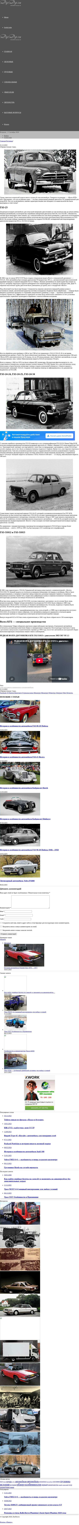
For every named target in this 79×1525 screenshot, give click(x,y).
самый (60, 1485)
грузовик (56, 1482)
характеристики (7, 1487)
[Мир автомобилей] (10, 5)
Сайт (1, 919)
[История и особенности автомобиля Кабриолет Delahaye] (20, 815)
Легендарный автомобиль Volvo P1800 (17, 881)
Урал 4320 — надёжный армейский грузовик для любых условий (27, 1070)
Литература (9, 102)
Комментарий (5, 908)
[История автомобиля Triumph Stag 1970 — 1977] (20, 1385)
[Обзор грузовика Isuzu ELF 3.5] (20, 1362)
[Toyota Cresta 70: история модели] (20, 1316)
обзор (20, 1484)
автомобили (21, 1481)
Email (2, 915)
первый (44, 1485)
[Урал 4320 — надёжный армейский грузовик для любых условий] (15, 1069)
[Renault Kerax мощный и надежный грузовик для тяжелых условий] (20, 1431)
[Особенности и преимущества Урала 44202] (15, 1049)
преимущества (53, 1485)
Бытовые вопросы (12, 112)
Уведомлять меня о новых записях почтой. (17, 930)
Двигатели (9, 92)
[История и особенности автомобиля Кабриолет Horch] (20, 784)
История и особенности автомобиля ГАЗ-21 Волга (22, 757)
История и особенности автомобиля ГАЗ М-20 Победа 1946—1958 (29, 850)
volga (2, 687)
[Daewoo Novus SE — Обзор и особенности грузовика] (20, 1224)
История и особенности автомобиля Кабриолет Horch (24, 788)
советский (65, 1485)
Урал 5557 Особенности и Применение (18, 1031)
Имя (2, 911)
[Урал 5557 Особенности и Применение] (15, 1029)
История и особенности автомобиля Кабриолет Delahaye (25, 819)
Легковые (8, 62)
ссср (70, 1485)
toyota (9, 1481)
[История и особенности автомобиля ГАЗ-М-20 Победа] (20, 722)
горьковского (16, 687)
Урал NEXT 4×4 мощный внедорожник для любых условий (25, 1012)
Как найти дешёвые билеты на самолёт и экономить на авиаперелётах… (29, 992)
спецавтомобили (27, 687)
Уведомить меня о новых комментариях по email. (19, 926)
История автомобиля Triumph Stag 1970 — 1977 (20, 968)
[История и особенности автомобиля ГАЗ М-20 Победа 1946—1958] (20, 846)
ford (1, 1481)
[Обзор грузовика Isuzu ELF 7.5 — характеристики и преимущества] (20, 1454)
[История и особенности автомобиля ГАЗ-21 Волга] (20, 753)
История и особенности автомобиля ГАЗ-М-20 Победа (24, 726)
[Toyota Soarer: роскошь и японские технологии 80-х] (20, 1293)
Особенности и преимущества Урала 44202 (19, 1051)
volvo (13, 1481)
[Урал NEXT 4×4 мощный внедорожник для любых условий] (15, 1010)
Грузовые (8, 72)
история (4, 1484)
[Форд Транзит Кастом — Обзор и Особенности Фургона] (20, 1339)
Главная (3, 141)
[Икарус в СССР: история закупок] (20, 1408)
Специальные (10, 82)
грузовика (65, 1481)
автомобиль (33, 1481)
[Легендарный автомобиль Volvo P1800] (20, 877)
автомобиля (42, 1481)
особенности (32, 1484)
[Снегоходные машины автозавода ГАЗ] (20, 1247)
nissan (4, 1481)
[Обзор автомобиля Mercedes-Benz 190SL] (20, 1477)
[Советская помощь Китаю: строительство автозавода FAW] (20, 1270)
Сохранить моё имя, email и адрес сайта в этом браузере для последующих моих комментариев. (35, 923)
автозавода (8, 687)
